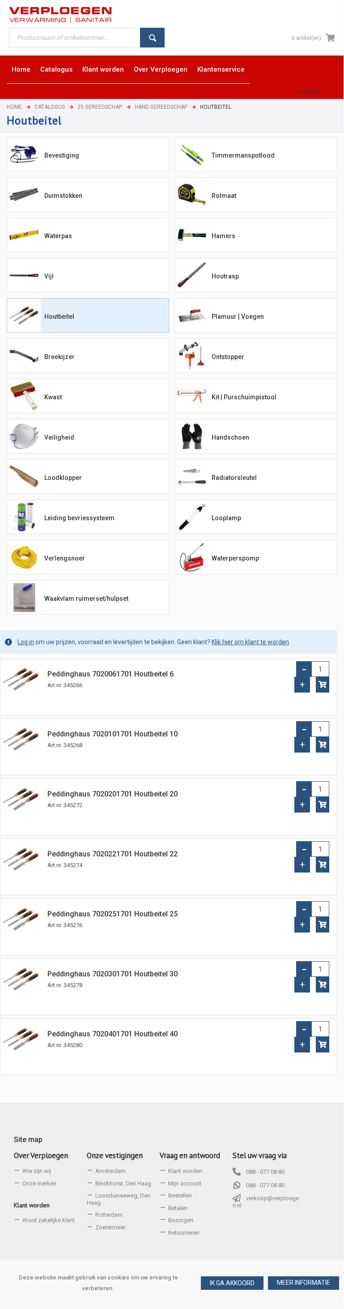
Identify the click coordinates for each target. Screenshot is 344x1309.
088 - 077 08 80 (265, 1171)
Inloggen (309, 91)
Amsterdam (110, 1171)
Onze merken (39, 1183)
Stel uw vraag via (260, 1155)
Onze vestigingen (115, 1155)
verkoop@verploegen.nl (266, 1202)
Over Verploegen (41, 1155)
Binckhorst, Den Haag (123, 1183)
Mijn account (184, 1183)
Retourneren (184, 1232)
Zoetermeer (110, 1227)
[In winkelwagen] (322, 685)
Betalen (177, 1208)
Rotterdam (109, 1214)
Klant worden (32, 1205)
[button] (303, 1283)
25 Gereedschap (99, 107)
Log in (25, 642)
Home (14, 107)
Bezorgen (180, 1220)
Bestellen (180, 1195)
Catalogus (49, 107)
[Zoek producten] (152, 37)
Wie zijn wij (36, 1171)
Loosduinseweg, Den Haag (118, 1199)
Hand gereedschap (161, 107)
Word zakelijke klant (48, 1220)
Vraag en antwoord (190, 1155)
